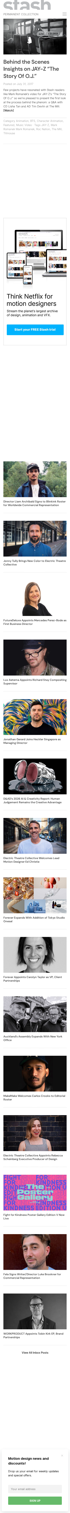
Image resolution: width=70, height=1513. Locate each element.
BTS (32, 121)
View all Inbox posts (35, 1352)
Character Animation (50, 121)
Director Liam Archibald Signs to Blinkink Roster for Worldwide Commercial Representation (34, 503)
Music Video (24, 125)
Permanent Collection (20, 14)
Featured (8, 125)
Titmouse (9, 133)
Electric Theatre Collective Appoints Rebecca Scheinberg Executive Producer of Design (33, 1157)
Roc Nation (43, 129)
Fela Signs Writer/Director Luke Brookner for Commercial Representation (32, 1276)
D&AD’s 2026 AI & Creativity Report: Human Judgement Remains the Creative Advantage (32, 800)
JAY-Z (45, 125)
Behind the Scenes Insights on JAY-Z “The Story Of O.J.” (31, 69)
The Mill (57, 129)
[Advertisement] (35, 182)
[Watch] (8, 110)
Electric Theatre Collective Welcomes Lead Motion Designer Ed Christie (31, 859)
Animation (22, 121)
